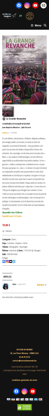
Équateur (19, 243)
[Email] (10, 261)
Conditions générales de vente (24, 380)
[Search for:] (44, 25)
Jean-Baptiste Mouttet (11, 127)
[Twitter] (13, 261)
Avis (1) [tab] (7, 276)
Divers (14, 239)
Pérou (25, 243)
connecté (16, 297)
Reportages (24, 246)
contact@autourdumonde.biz (25, 360)
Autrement (13, 250)
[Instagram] (7, 261)
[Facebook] (4, 261)
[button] (7, 231)
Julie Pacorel (26, 127)
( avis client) (14, 133)
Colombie (11, 243)
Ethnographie (13, 246)
